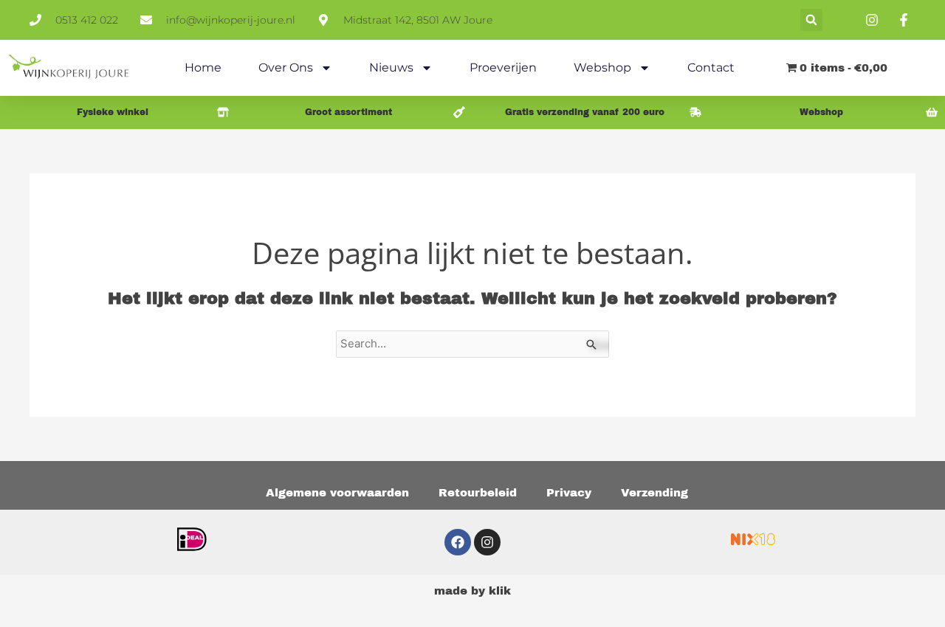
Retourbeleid (478, 493)
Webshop (602, 67)
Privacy (568, 493)
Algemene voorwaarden (337, 493)
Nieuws (391, 67)
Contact (711, 67)
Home (203, 67)
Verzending (654, 493)
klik (500, 591)
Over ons (285, 67)
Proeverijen (503, 67)
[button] (811, 20)
